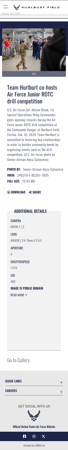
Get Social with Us (34, 406)
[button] (5, 7)
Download (17, 192)
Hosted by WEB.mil (34, 445)
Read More (18, 295)
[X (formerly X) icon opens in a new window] (43, 436)
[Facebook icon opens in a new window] (24, 436)
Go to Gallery (18, 360)
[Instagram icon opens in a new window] (34, 436)
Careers (11, 390)
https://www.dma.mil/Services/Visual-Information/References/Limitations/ (32, 344)
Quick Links (13, 380)
